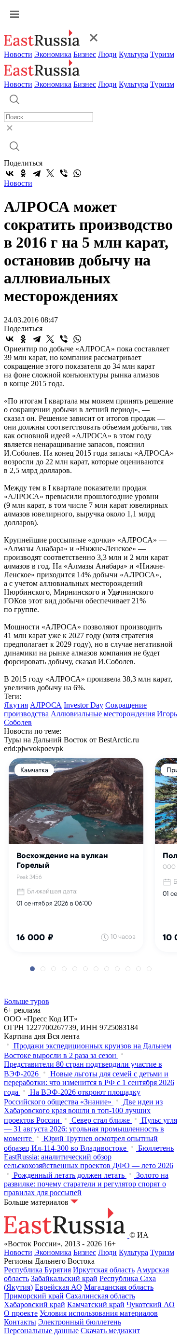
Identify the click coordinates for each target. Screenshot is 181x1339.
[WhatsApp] (77, 173)
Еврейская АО (58, 1287)
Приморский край (34, 1296)
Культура (133, 54)
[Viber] (64, 173)
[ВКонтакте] (9, 173)
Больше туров (26, 1001)
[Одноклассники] (23, 173)
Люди (107, 54)
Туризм (162, 54)
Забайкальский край (64, 1278)
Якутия (16, 705)
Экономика (52, 54)
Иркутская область (104, 1270)
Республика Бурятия (37, 1270)
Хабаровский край (34, 1304)
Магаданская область (118, 1287)
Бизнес (84, 54)
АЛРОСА (46, 705)
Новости (18, 54)
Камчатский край (96, 1304)
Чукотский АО (150, 1304)
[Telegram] (36, 173)
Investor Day (83, 705)
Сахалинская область (100, 1296)
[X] (50, 173)
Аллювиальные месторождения (103, 714)
